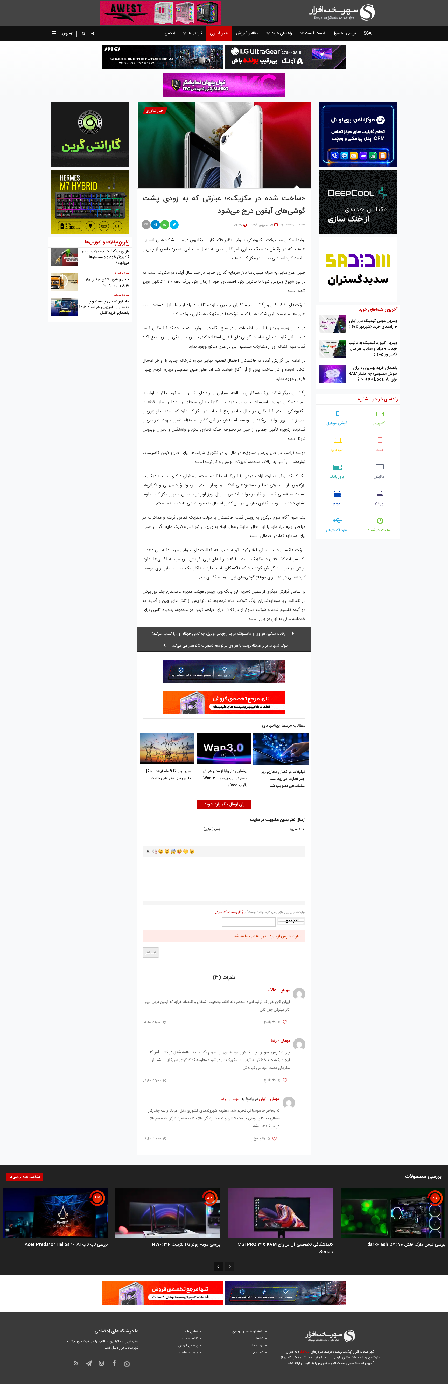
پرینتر (379, 503)
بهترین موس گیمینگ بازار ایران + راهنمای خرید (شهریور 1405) (372, 324)
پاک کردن (154, 851)
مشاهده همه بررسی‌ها (25, 1177)
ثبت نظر (150, 952)
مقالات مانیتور (121, 295)
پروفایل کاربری (188, 1345)
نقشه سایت (190, 1338)
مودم (337, 503)
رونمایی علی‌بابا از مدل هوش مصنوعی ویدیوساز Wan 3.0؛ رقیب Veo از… (224, 778)
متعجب (173, 851)
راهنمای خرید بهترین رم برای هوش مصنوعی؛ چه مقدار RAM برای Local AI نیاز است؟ (372, 374)
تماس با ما (191, 1331)
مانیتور (379, 477)
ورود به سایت (188, 1352)
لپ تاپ (337, 450)
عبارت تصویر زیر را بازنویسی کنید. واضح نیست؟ (259, 912)
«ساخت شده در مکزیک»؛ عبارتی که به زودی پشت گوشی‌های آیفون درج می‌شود (224, 205)
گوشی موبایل (336, 423)
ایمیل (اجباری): (212, 829)
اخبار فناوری (155, 110)
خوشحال (167, 851)
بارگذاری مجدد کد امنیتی (230, 912)
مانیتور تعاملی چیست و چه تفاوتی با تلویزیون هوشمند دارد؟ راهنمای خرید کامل (104, 307)
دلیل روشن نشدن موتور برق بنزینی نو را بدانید (107, 282)
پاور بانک (337, 477)
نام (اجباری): (296, 829)
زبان (179, 851)
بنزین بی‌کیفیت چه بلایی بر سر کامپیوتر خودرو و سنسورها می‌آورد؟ (105, 257)
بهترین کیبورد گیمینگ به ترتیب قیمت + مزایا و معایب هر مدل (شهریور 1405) (373, 349)
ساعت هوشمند (379, 530)
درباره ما (257, 1345)
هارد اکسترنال (337, 530)
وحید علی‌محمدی (293, 224)
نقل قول (148, 851)
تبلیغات (258, 1338)
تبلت (379, 450)
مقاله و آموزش (121, 273)
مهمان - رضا (229, 1099)
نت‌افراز (304, 1352)
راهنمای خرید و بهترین (247, 1331)
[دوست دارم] (285, 1022)
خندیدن (161, 851)
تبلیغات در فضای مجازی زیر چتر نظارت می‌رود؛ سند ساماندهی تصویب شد (283, 779)
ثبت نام (258, 1352)
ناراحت (185, 851)
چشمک (192, 851)
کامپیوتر (379, 423)
